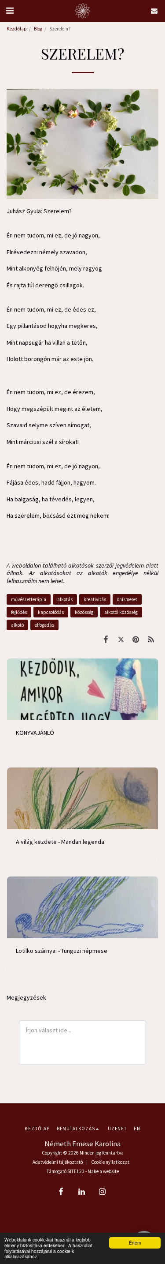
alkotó (17, 625)
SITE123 (75, 1171)
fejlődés (19, 612)
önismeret (127, 599)
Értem (135, 1242)
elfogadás (44, 625)
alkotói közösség (121, 612)
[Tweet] (120, 639)
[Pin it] (135, 639)
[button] (9, 10)
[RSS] (150, 639)
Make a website (103, 1171)
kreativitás (95, 599)
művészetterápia (28, 599)
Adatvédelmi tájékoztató (58, 1162)
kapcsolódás (51, 612)
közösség (84, 612)
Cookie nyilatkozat (110, 1162)
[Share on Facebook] (105, 639)
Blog (38, 29)
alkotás (65, 599)
